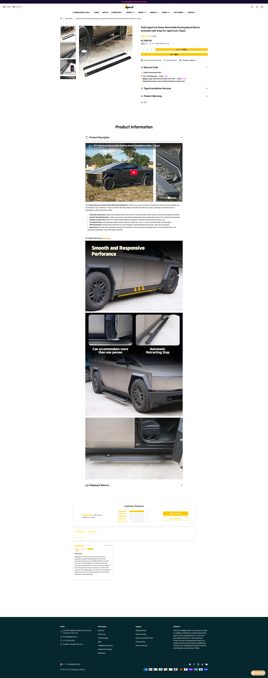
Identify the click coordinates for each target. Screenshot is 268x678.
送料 (142, 43)
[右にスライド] (127, 51)
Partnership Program (105, 649)
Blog (99, 642)
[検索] (252, 7)
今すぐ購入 (174, 54)
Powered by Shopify (78, 669)
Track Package (103, 638)
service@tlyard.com (70, 637)
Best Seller (68, 18)
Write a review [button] (175, 513)
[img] (79, 546)
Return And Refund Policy (144, 638)
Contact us (101, 634)
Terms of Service (141, 645)
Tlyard (68, 669)
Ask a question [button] (176, 519)
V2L (150, 79)
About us (101, 630)
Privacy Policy (140, 642)
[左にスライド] (84, 51)
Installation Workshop (105, 645)
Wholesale (101, 653)
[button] (146, 36)
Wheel (145, 79)
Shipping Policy (141, 630)
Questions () (92, 531)
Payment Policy (141, 634)
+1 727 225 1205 (69, 640)
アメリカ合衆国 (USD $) (71, 664)
